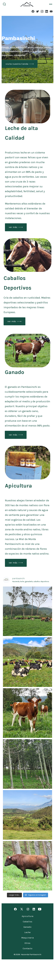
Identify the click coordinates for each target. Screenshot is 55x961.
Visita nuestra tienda (17, 64)
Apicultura (27, 916)
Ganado (27, 927)
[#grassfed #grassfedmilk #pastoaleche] (27, 611)
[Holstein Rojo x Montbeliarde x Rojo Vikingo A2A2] (27, 713)
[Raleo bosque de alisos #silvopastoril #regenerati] (27, 764)
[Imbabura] (27, 815)
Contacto (27, 948)
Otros (27, 943)
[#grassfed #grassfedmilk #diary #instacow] (27, 662)
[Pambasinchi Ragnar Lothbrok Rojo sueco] (27, 866)
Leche (27, 932)
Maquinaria (27, 937)
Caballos (27, 921)
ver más (13, 227)
